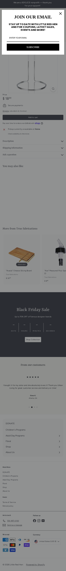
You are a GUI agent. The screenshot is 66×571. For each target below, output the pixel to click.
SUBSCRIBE (33, 47)
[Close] (60, 13)
